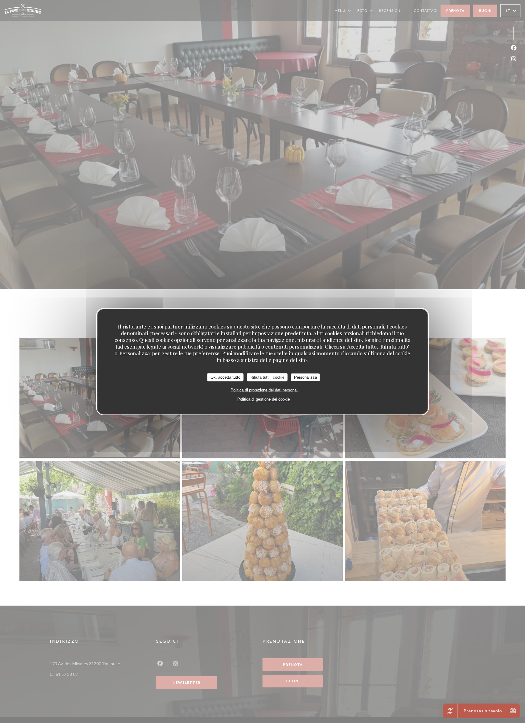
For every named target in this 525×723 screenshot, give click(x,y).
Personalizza (305, 377)
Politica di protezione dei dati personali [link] (264, 390)
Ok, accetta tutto (225, 377)
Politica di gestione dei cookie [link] (263, 399)
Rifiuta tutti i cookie (267, 377)
